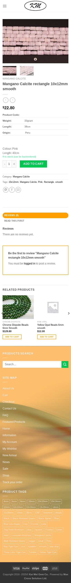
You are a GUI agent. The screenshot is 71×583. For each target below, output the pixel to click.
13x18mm (44, 507)
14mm (55, 507)
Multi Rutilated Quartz (14, 541)
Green (59, 529)
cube (43, 524)
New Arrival (10, 455)
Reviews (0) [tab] (11, 215)
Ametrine (47, 512)
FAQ (5, 415)
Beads (58, 512)
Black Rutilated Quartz (24, 518)
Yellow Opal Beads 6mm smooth (50, 326)
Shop (6, 475)
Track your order (12, 482)
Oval (41, 541)
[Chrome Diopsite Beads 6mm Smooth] (18, 307)
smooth (59, 182)
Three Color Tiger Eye (15, 552)
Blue (56, 518)
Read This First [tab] (14, 221)
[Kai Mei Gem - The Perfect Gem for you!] (35, 6)
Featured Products (14, 421)
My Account (10, 441)
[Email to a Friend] (18, 190)
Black (6, 518)
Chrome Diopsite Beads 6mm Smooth (15, 326)
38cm (29, 512)
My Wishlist (10, 448)
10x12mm (14, 182)
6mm (14, 501)
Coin (25, 524)
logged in (29, 263)
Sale (5, 468)
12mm (7, 507)
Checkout (8, 401)
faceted (38, 529)
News (6, 462)
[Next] (63, 41)
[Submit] (65, 364)
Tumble (32, 552)
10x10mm (43, 501)
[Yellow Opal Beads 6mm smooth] (52, 307)
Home (6, 428)
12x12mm (18, 507)
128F (37, 512)
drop (29, 529)
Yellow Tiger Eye (47, 552)
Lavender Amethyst (21, 535)
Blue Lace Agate (12, 524)
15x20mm (8, 512)
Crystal (34, 524)
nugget (32, 541)
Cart (5, 395)
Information (9, 435)
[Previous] (8, 41)
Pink (40, 182)
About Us (8, 388)
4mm (6, 501)
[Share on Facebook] (12, 190)
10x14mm (56, 501)
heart (6, 535)
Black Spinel (44, 518)
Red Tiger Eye (11, 546)
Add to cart (33, 163)
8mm (22, 501)
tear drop (54, 546)
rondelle (32, 546)
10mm (31, 501)
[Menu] (5, 6)
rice (23, 546)
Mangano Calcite (14, 78)
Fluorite (49, 529)
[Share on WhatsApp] (6, 190)
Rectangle (49, 182)
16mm (20, 512)
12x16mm (31, 507)
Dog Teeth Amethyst (14, 529)
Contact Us (9, 408)
